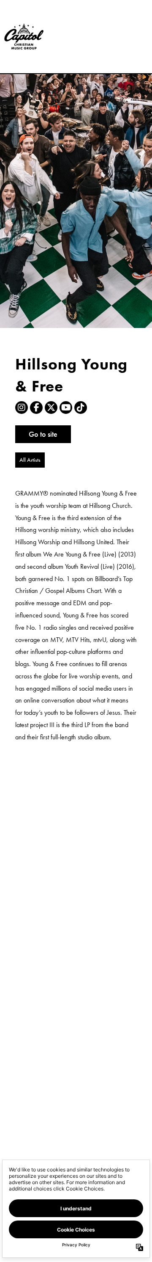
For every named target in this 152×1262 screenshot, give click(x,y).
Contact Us (113, 59)
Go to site (43, 434)
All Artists (30, 460)
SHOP (108, 68)
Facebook (36, 407)
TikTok (80, 407)
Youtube (66, 407)
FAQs (107, 50)
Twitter (51, 407)
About (108, 41)
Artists (108, 22)
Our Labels (113, 14)
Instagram (21, 407)
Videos (109, 32)
